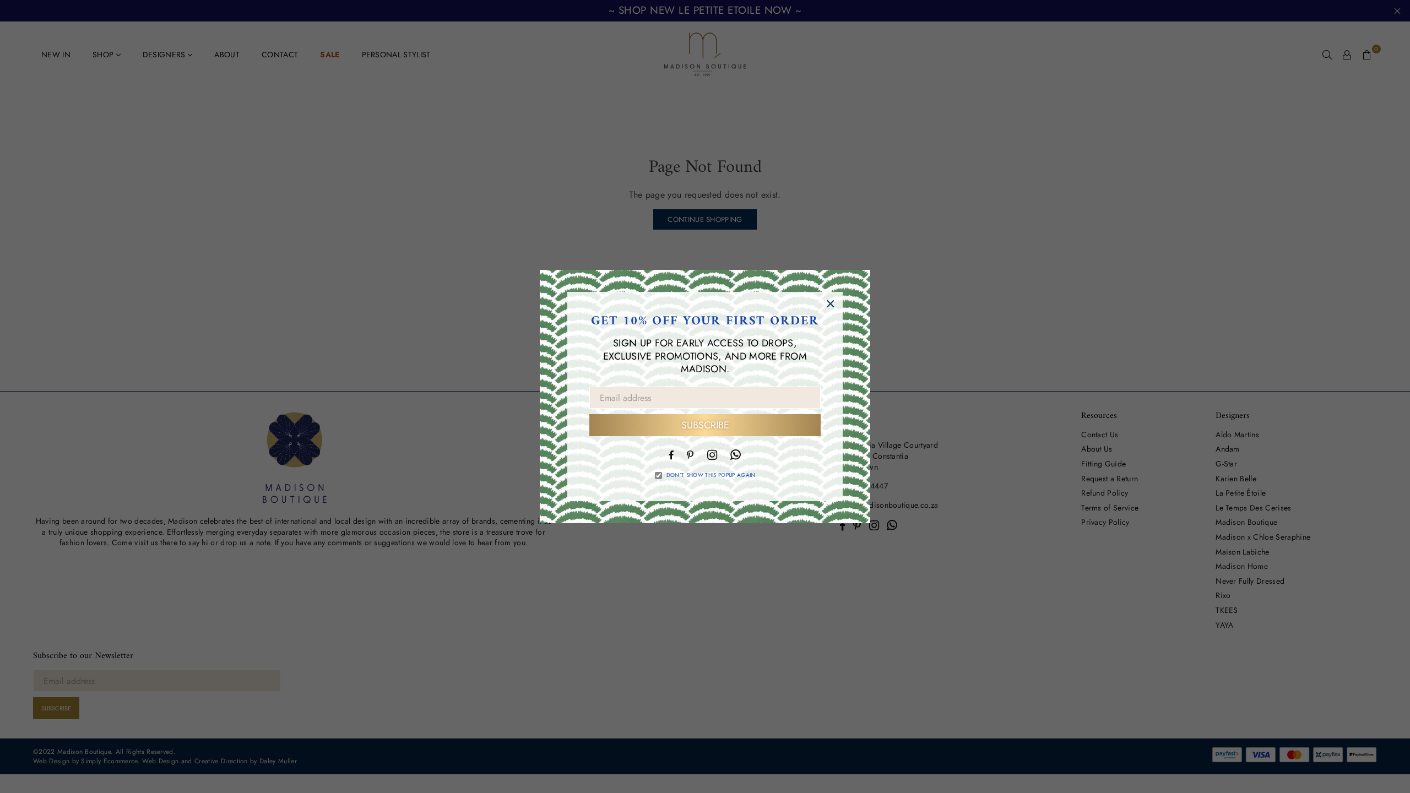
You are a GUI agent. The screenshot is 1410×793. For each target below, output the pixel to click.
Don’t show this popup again (711, 475)
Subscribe (705, 425)
